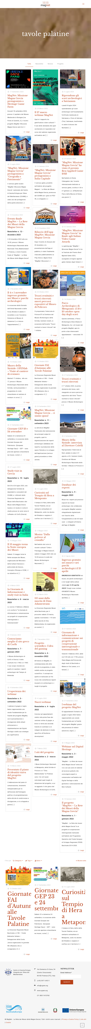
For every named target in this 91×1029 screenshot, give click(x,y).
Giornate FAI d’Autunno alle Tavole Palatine (43, 368)
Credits (8, 1022)
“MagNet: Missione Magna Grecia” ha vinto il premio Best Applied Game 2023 (72, 168)
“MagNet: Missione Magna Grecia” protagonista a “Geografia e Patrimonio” (18, 174)
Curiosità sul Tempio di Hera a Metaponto (44, 495)
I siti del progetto (44, 752)
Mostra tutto (81, 860)
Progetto (60, 64)
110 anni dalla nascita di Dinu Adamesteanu (43, 601)
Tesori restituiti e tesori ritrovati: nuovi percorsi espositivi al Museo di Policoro (45, 301)
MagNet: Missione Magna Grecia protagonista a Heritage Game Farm (17, 101)
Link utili (83, 1019)
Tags (29, 860)
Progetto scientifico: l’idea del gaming (44, 646)
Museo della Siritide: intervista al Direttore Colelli (72, 443)
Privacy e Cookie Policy (70, 1019)
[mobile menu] (83, 3)
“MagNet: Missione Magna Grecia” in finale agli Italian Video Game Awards (72, 236)
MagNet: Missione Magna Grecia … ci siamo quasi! (45, 413)
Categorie (18, 860)
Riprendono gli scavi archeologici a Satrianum (72, 98)
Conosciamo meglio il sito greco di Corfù (18, 641)
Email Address (66, 972)
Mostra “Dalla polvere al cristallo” (42, 537)
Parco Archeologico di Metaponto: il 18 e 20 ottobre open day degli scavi (71, 309)
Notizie (50, 64)
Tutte (29, 64)
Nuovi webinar (43, 702)
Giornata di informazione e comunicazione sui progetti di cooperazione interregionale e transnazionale (72, 641)
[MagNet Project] (45, 4)
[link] (8, 972)
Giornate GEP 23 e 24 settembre (48, 899)
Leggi (28, 132)
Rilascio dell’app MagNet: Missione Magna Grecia (45, 235)
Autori (38, 860)
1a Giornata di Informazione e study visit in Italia (17, 592)
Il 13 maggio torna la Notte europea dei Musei (17, 547)
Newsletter (39, 64)
